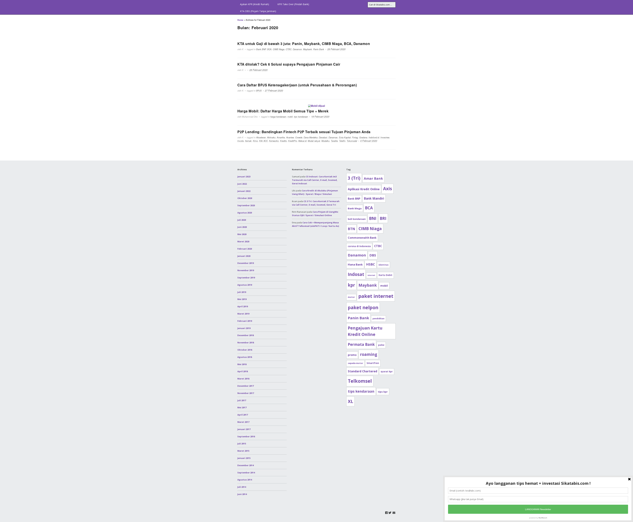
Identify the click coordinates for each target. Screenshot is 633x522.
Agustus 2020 (244, 212)
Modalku (325, 140)
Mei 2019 (241, 299)
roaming (368, 354)
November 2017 (245, 393)
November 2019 (245, 270)
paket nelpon (363, 307)
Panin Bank (318, 49)
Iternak (248, 140)
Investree (384, 137)
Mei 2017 (241, 407)
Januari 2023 (243, 176)
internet (371, 275)
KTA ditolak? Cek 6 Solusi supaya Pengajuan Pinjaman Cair (288, 64)
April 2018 (242, 371)
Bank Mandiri (374, 198)
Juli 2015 (241, 443)
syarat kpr (387, 371)
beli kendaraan (357, 219)
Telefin (342, 140)
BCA (269, 49)
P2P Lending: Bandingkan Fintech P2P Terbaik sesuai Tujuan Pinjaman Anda (304, 131)
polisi (381, 344)
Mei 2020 (241, 234)
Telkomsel (360, 381)
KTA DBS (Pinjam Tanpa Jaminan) (258, 11)
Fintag (355, 137)
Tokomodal (352, 140)
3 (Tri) (354, 178)
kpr (351, 285)
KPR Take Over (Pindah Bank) (293, 4)
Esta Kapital (345, 137)
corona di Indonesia (359, 246)
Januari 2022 (243, 191)
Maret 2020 (243, 241)
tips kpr (383, 391)
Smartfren (373, 363)
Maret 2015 (243, 450)
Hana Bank (355, 264)
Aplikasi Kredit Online (364, 189)
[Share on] (629, 163)
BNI (372, 218)
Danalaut (323, 137)
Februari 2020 (244, 248)
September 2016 (246, 436)
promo (352, 355)
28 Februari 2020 (336, 49)
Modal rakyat (314, 140)
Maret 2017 (243, 421)
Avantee (290, 137)
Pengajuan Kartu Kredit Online (365, 331)
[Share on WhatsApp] (629, 157)
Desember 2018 (245, 335)
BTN (351, 228)
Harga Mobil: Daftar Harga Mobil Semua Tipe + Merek (283, 110)
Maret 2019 (243, 313)
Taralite (334, 140)
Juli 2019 (241, 292)
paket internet (375, 296)
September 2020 (246, 205)
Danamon (297, 49)
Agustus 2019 (244, 284)
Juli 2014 (241, 486)
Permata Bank (361, 344)
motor (351, 297)
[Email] (394, 513)
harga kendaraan (278, 116)
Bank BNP (261, 49)
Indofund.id (374, 137)
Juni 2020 (242, 226)
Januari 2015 (243, 458)
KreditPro (292, 140)
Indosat (356, 274)
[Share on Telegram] (629, 145)
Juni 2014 (242, 494)
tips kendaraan (301, 116)
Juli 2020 (241, 219)
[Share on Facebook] (629, 133)
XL (350, 401)
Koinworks (274, 140)
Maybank (307, 49)
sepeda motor (355, 363)
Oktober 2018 (244, 349)
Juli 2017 (241, 400)
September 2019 (246, 277)
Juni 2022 (242, 183)
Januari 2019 (243, 328)
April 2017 (242, 414)
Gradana (363, 137)
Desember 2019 (245, 263)
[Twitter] (390, 513)
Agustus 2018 (244, 357)
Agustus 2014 (244, 479)
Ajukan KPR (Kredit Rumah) (254, 4)
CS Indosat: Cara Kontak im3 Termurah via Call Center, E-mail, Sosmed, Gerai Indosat (314, 180)
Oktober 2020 (244, 198)
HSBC (370, 264)
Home (240, 19)
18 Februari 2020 (320, 116)
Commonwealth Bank (362, 237)
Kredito (283, 140)
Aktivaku (271, 137)
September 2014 (246, 472)
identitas (383, 264)
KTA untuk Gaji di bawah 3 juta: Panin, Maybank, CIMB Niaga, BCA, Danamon (303, 43)
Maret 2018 (243, 378)
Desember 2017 (245, 385)
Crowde (298, 137)
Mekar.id (302, 140)
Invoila (240, 140)
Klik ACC (263, 140)
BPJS (259, 90)
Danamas (333, 137)
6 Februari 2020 (368, 140)
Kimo (255, 140)
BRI (383, 218)
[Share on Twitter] (629, 139)
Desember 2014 (245, 465)
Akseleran (261, 137)
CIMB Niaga (278, 49)
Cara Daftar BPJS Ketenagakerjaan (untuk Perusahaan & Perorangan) (297, 84)
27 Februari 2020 (274, 90)
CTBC (288, 49)
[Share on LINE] (629, 151)
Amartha (281, 137)
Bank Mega (355, 208)
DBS (372, 255)
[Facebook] (386, 513)
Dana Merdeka (310, 137)
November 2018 (245, 342)
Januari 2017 (243, 429)
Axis (387, 189)
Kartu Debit (385, 275)
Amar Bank (373, 178)
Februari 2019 (244, 320)
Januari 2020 (243, 255)
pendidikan (378, 318)
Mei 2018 (241, 364)
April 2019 (242, 306)
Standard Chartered (362, 371)
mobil (290, 116)
